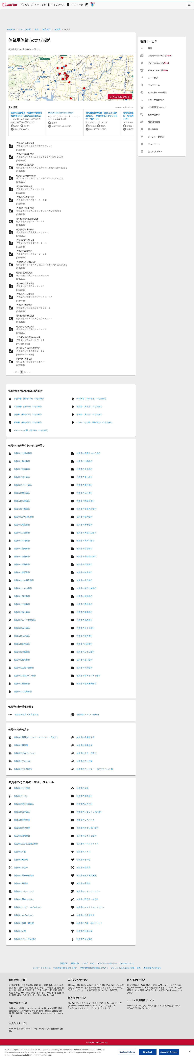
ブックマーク (46, 1013)
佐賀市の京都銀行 (84, 548)
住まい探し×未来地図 (47, 1008)
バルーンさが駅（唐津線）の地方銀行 (31, 430)
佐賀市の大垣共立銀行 (86, 532)
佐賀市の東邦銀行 (84, 485)
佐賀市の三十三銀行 (85, 652)
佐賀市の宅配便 (83, 883)
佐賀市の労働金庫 (22, 828)
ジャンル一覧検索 (31, 1013)
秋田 (51, 985)
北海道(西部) (27, 985)
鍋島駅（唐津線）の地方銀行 (89, 414)
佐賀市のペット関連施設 (25, 939)
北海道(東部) (14, 985)
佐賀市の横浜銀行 (84, 517)
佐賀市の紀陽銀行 (22, 548)
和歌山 (17, 993)
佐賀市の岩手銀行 (22, 477)
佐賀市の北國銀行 (22, 652)
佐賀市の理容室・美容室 (87, 899)
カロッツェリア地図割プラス (167, 1006)
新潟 (49, 988)
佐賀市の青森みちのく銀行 (88, 453)
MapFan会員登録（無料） (20, 1029)
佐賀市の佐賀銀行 (22, 556)
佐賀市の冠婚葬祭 (84, 931)
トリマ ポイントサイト (100, 1008)
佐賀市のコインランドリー (88, 891)
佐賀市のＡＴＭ (83, 851)
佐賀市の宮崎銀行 (22, 660)
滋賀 (45, 990)
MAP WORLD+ (147, 990)
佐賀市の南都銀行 (84, 612)
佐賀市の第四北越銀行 (86, 588)
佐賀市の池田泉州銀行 (86, 683)
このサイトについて (42, 968)
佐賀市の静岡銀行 (22, 572)
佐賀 (19, 995)
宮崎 (40, 995)
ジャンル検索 (25, 29)
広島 (38, 993)
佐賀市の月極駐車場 (85, 737)
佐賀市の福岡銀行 (22, 644)
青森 (36, 985)
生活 (37, 29)
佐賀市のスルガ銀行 (23, 588)
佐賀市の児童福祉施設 (24, 875)
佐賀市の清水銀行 (84, 572)
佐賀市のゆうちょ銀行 (86, 836)
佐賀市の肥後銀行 (84, 620)
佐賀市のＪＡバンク (85, 820)
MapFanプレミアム (76, 1003)
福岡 (14, 995)
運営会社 (64, 963)
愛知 (34, 990)
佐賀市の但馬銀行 (22, 596)
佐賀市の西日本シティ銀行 (88, 675)
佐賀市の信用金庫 (22, 820)
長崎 (24, 995)
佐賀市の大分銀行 (22, 532)
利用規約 (75, 963)
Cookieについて (127, 963)
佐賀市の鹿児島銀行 (85, 540)
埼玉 (26, 988)
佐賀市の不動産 (21, 883)
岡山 (33, 993)
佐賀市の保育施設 (84, 939)
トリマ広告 (160, 990)
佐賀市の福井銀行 (84, 636)
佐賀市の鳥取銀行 (84, 604)
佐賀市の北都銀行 (84, 461)
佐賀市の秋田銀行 (22, 461)
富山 (54, 988)
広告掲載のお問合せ (152, 968)
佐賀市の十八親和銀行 (24, 580)
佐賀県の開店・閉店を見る (26, 714)
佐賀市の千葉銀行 (22, 509)
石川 (59, 988)
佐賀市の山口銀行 (84, 660)
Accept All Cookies (168, 1052)
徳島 (49, 993)
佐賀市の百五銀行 (22, 628)
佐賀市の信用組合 (22, 836)
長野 (19, 990)
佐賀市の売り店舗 (84, 761)
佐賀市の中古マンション (25, 753)
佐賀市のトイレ (21, 796)
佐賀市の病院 (82, 788)
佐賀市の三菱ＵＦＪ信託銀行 (89, 812)
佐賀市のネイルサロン (24, 915)
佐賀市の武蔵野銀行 (85, 501)
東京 (36, 988)
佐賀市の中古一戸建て (86, 753)
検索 (11, 1008)
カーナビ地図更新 (89, 990)
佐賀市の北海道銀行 (23, 453)
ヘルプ (84, 963)
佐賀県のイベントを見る (88, 714)
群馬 (21, 988)
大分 (34, 995)
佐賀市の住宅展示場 (85, 915)
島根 (28, 993)
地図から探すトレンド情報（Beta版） (98, 985)
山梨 (14, 990)
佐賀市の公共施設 (22, 788)
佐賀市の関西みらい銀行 (25, 675)
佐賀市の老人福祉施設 (86, 875)
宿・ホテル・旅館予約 (108, 990)
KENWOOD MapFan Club (138, 1008)
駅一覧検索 (17, 1013)
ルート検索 (19, 1008)
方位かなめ (110, 1006)
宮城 (46, 985)
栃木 (16, 988)
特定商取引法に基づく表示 (65, 968)
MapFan (11, 29)
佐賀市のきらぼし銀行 (24, 517)
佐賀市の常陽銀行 (22, 501)
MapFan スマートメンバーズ (140, 1006)
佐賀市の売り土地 (22, 761)
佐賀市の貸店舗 (21, 745)
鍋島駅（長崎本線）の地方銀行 (28, 422)
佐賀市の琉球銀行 (84, 668)
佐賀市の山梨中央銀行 (24, 668)
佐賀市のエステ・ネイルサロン (28, 907)
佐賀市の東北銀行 (84, 477)
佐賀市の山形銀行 (84, 469)
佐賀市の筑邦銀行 (84, 596)
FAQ (92, 963)
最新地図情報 (74, 985)
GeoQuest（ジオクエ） (78, 1008)
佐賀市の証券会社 (84, 804)
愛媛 (59, 993)
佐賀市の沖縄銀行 (22, 540)
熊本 (29, 995)
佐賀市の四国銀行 (84, 564)
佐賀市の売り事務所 (23, 769)
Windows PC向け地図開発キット (150, 988)
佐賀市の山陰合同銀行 (86, 556)
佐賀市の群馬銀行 (22, 493)
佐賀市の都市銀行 (84, 796)
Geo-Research (172, 990)
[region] (70, 78)
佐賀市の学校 (20, 851)
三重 (40, 990)
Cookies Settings (127, 1052)
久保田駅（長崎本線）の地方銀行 (91, 398)
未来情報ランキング (29, 1011)
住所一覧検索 (45, 1011)
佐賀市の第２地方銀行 (24, 804)
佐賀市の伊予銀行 (84, 525)
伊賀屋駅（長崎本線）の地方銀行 (29, 398)
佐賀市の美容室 (21, 867)
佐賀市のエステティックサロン (90, 907)
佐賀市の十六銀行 (84, 580)
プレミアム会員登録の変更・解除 (126, 968)
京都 (55, 990)
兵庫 (60, 990)
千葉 (31, 988)
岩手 (41, 985)
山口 (44, 993)
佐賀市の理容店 (83, 867)
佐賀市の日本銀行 (22, 812)
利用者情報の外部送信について (94, 968)
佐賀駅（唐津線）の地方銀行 (89, 406)
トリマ (101, 1006)
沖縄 (52, 995)
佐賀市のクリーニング (24, 891)
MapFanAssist (77, 1006)
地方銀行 (47, 29)
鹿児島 (46, 995)
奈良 (11, 993)
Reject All (147, 1052)
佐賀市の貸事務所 (84, 745)
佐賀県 (58, 29)
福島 (61, 985)
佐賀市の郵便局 (21, 859)
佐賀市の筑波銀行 (22, 683)
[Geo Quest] (92, 5)
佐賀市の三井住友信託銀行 (26, 844)
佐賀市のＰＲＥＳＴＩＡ (87, 844)
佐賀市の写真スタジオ (24, 899)
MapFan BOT (91, 1006)
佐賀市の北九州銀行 (23, 691)
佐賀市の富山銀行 (22, 612)
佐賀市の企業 (20, 931)
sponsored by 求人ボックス (124, 107)
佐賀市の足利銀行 (84, 493)
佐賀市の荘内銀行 (22, 469)
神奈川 (43, 988)
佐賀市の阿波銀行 (22, 525)
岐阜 (24, 990)
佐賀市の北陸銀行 (84, 644)
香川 (54, 993)
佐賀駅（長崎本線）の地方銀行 (28, 414)
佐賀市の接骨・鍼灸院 (24, 923)
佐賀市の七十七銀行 (23, 485)
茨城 (11, 988)
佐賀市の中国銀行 (22, 604)
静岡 (29, 990)
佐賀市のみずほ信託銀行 (87, 828)
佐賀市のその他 (83, 859)
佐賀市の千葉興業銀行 (86, 509)
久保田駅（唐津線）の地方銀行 (28, 406)
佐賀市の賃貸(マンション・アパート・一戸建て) (35, 737)
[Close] (189, 1051)
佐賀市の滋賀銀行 (22, 564)
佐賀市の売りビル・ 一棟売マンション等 (95, 769)
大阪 (50, 990)
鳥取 (23, 993)
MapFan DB (171, 988)
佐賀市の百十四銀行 (85, 628)
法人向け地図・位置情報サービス (142, 985)
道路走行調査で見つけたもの (97, 988)
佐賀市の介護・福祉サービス (89, 923)
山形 (56, 985)
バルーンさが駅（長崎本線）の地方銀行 (94, 422)
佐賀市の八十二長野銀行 (25, 620)
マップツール (31, 1008)
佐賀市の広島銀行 (22, 636)
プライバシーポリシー (107, 963)
